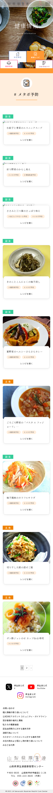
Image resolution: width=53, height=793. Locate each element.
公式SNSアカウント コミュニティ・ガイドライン (25, 716)
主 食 (8, 381)
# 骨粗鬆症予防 (30, 175)
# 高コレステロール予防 (18, 216)
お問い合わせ (9, 708)
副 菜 (8, 116)
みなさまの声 (9, 745)
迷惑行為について (11, 732)
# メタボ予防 (29, 133)
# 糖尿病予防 (14, 133)
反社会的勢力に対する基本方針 (17, 728)
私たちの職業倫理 (11, 724)
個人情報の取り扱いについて (16, 712)
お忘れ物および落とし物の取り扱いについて (23, 740)
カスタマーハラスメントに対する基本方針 (22, 736)
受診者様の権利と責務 (13, 720)
